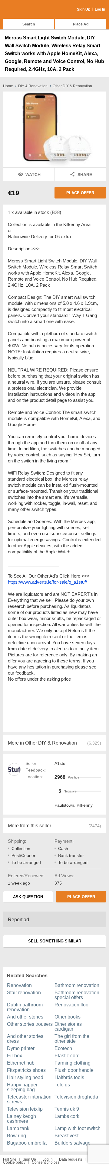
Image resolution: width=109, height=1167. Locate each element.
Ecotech (63, 1048)
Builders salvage (72, 1142)
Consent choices (45, 1162)
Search (28, 24)
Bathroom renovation (76, 985)
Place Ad (80, 24)
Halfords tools (69, 1077)
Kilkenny (85, 805)
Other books (67, 1016)
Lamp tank (18, 1128)
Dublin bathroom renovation (25, 1007)
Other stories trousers (30, 1024)
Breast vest (66, 1135)
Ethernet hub (21, 1062)
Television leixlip (25, 1109)
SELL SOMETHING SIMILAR (54, 941)
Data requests (70, 1159)
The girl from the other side (71, 1039)
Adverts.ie (27, 9)
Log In (100, 9)
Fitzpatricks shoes (26, 1070)
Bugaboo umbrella (27, 1142)
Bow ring (16, 1135)
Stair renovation (24, 992)
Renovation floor (72, 1004)
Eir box (14, 1055)
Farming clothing (72, 1062)
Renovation (19, 985)
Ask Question (28, 897)
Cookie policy (14, 1162)
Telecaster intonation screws (29, 1099)
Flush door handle (74, 1070)
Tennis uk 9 (66, 1109)
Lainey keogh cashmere (21, 1119)
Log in (47, 1159)
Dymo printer (21, 1048)
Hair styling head (25, 1077)
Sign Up (83, 9)
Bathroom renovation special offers (76, 995)
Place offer (80, 193)
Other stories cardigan (68, 1027)
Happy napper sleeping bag (22, 1087)
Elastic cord (67, 1055)
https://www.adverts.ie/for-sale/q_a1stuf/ (47, 582)
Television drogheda (76, 1096)
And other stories (25, 1016)
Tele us (62, 1084)
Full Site (9, 1159)
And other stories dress (25, 1039)
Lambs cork (66, 1116)
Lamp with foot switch (77, 1128)
